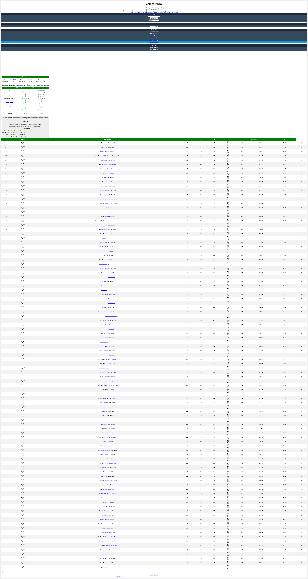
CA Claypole (104, 147)
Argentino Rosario (104, 151)
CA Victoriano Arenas (111, 164)
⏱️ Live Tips (142, 11)
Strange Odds (153, 12)
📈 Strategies (164, 11)
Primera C (30, 79)
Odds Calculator (9, 104)
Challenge (136, 12)
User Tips (141, 12)
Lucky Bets (160, 12)
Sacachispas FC (111, 142)
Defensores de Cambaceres (104, 199)
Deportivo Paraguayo (111, 181)
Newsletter (147, 12)
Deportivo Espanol (104, 194)
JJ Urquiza (111, 173)
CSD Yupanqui (111, 428)
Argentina (14, 79)
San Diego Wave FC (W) (20, 85)
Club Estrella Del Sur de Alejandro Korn (111, 155)
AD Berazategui (104, 160)
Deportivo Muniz (111, 303)
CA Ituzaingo (104, 290)
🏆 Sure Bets (134, 11)
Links (151, 575)
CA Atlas (111, 251)
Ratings (131, 12)
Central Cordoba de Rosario (104, 272)
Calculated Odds (22, 136)
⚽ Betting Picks (172, 11)
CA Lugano (104, 177)
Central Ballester (104, 376)
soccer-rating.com (119, 576)
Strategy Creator (9, 102)
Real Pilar (104, 441)
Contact (156, 575)
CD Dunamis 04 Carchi (39, 85)
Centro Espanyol (104, 168)
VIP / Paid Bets (174, 12)
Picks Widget (167, 12)
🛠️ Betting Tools (181, 11)
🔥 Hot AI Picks (127, 11)
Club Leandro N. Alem (111, 190)
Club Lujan (104, 415)
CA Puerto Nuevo (104, 186)
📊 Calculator (156, 11)
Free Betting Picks (10, 100)
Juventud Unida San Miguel (111, 203)
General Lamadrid (111, 407)
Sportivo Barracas (111, 420)
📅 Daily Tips (149, 11)
